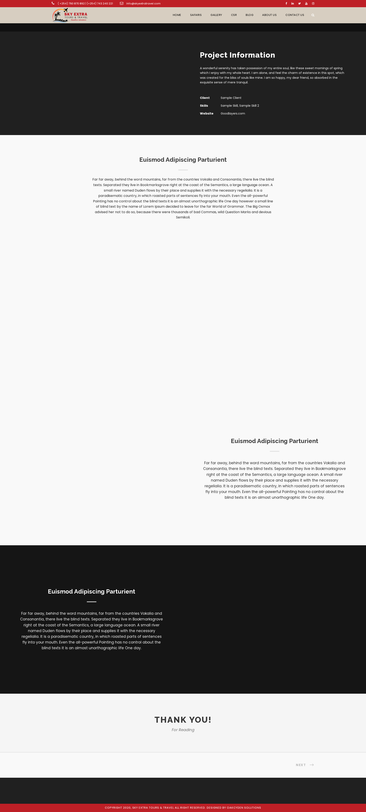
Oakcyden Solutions (244, 808)
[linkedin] (292, 3)
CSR (234, 15)
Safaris (196, 15)
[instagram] (313, 3)
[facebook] (286, 3)
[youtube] (306, 3)
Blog (249, 15)
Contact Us (295, 15)
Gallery (216, 15)
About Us (269, 15)
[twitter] (299, 3)
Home (177, 15)
